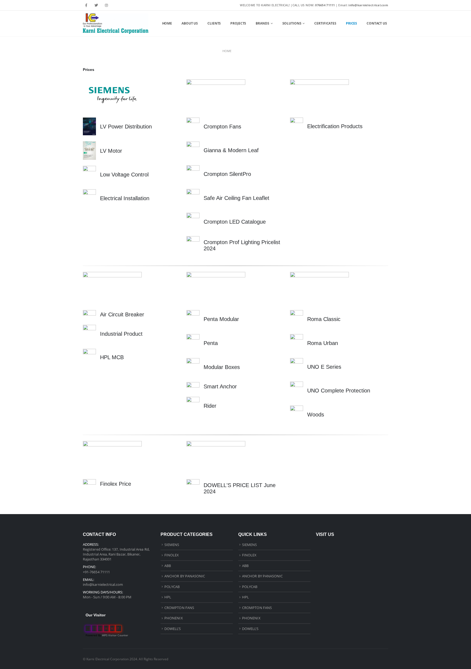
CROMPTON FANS (179, 607)
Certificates (325, 23)
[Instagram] (106, 5)
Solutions (291, 23)
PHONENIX (173, 618)
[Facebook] (86, 5)
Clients (214, 23)
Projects (238, 23)
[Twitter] (96, 5)
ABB (167, 565)
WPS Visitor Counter (115, 635)
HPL (167, 597)
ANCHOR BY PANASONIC (184, 576)
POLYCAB (172, 586)
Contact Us (377, 23)
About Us (190, 23)
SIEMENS (171, 544)
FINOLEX (171, 555)
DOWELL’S (172, 628)
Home (167, 23)
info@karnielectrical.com (103, 584)
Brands (262, 23)
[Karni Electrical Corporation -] (115, 23)
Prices (351, 23)
